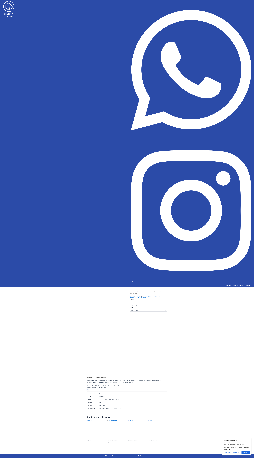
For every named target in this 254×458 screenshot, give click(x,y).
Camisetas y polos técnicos (147, 292)
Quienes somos (238, 285)
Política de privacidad (143, 455)
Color (131, 307)
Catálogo (228, 285)
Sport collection (137, 292)
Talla (131, 302)
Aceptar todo (245, 452)
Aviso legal (126, 455)
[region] (236, 446)
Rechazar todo (236, 452)
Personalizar (228, 452)
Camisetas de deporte (135, 296)
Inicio (131, 292)
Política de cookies (109, 455)
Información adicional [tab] (100, 377)
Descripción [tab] (90, 377)
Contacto (248, 285)
